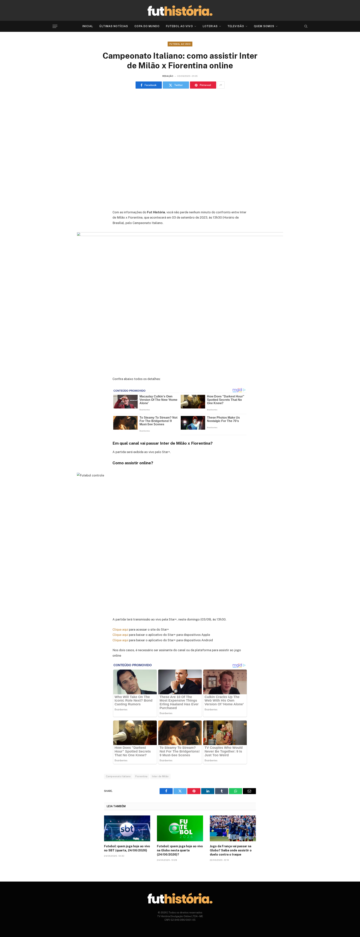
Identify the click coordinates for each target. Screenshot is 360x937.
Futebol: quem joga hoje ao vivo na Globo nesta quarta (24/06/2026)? (180, 850)
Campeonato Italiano (118, 776)
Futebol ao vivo (180, 44)
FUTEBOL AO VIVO (179, 26)
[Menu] (54, 26)
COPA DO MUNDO (147, 26)
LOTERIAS (210, 26)
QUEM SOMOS (264, 26)
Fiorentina (141, 776)
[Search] (306, 26)
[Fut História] (180, 10)
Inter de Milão (160, 776)
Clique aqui (120, 629)
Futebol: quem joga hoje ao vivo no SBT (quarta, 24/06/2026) (127, 848)
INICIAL (87, 26)
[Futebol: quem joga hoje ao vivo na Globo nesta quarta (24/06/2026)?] (180, 828)
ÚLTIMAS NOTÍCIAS (113, 26)
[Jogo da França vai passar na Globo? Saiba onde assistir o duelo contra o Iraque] (233, 828)
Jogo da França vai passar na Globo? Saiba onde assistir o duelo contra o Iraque (231, 850)
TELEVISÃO (235, 26)
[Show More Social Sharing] (221, 85)
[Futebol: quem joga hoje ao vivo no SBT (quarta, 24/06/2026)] (127, 828)
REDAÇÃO (167, 76)
